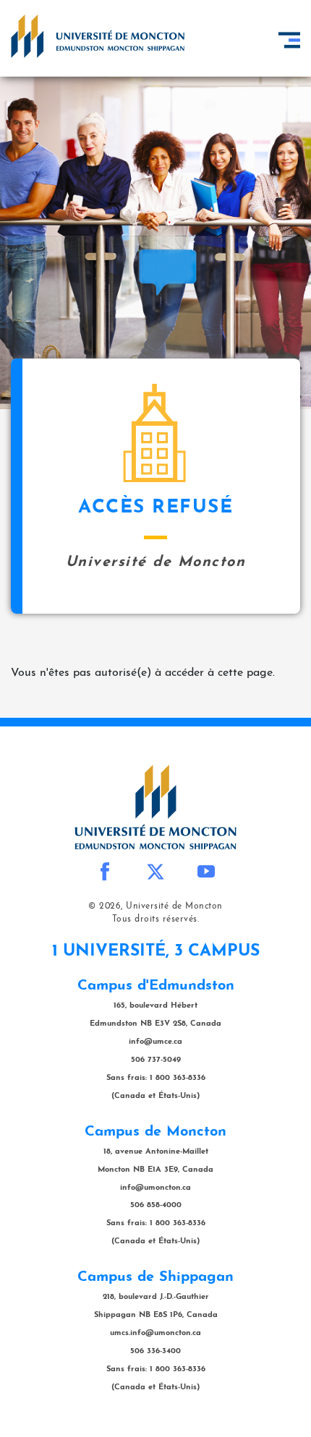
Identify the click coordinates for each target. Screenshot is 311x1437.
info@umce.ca (155, 1042)
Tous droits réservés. (156, 919)
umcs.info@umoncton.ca (155, 1333)
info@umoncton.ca (155, 1188)
